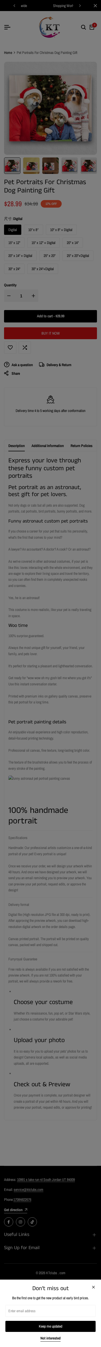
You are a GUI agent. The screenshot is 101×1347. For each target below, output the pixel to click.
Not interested (50, 1338)
